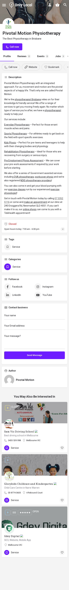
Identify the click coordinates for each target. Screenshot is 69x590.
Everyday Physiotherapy (17, 124)
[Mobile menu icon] (4, 5)
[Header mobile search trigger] (65, 5)
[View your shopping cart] (57, 5)
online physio (30, 209)
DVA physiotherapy (24, 176)
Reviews (23, 56)
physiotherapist (53, 110)
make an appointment (35, 202)
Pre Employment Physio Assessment (23, 160)
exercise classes (16, 189)
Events (42, 56)
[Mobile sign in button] (50, 5)
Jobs (59, 56)
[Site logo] (21, 5)
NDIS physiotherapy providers (35, 180)
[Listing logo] (8, 24)
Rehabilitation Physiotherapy (19, 151)
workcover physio (44, 176)
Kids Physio (10, 142)
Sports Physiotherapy (15, 133)
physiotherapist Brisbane (28, 99)
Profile (7, 56)
